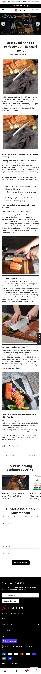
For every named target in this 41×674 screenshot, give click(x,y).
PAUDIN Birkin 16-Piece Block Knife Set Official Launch (13, 496)
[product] (5, 671)
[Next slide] (38, 24)
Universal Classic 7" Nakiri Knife (15, 278)
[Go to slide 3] (21, 32)
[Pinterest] (13, 446)
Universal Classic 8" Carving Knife (15, 347)
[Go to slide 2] (19, 32)
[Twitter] (17, 446)
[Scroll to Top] (37, 663)
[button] (37, 10)
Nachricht (20, 39)
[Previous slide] (3, 24)
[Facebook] (9, 446)
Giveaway (14, 663)
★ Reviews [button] (39, 339)
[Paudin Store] (20, 10)
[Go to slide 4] (23, 32)
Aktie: (4, 446)
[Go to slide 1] (17, 32)
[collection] (16, 671)
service (4, 663)
